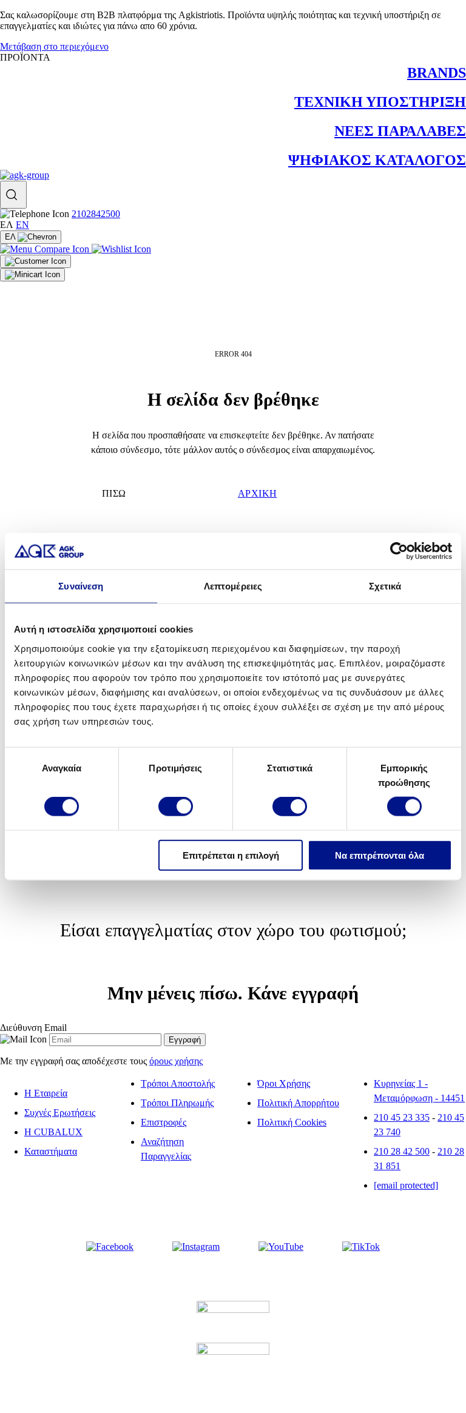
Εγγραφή (185, 1039)
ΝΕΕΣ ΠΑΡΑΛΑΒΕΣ (400, 131)
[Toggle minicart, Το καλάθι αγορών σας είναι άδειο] (32, 274)
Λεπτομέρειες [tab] (233, 586)
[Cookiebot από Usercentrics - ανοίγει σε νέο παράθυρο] (399, 551)
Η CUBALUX (53, 1132)
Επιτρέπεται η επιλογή (231, 855)
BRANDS (436, 73)
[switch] (175, 806)
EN (22, 225)
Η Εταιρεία (45, 1093)
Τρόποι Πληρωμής (177, 1103)
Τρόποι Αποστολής (178, 1083)
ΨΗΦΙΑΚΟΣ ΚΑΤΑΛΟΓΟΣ (377, 160)
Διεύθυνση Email (33, 1027)
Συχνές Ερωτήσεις (59, 1112)
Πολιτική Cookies (291, 1122)
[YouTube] (280, 1246)
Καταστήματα (50, 1151)
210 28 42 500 (402, 1151)
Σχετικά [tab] (385, 586)
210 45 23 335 (402, 1117)
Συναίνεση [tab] (80, 586)
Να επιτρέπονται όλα (379, 855)
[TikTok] (361, 1246)
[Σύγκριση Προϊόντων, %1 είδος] (46, 249)
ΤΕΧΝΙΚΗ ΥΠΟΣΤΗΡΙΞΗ (380, 102)
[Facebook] (109, 1246)
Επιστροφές (163, 1122)
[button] (13, 195)
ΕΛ (11, 236)
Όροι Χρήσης (283, 1083)
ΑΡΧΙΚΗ (257, 493)
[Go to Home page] (24, 175)
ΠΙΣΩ (114, 493)
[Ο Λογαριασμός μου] (35, 261)
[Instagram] (196, 1246)
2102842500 (96, 214)
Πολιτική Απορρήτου (298, 1103)
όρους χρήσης (176, 1061)
